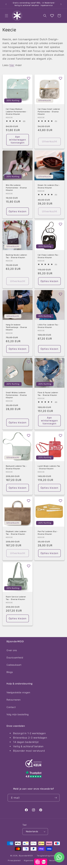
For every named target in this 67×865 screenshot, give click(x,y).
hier (11, 65)
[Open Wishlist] (52, 15)
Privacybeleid (14, 860)
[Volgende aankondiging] (61, 4)
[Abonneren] (55, 798)
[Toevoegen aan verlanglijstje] (28, 78)
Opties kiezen (18, 211)
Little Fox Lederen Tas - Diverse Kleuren (48, 326)
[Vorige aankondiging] (6, 4)
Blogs (10, 672)
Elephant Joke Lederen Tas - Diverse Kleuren (16, 532)
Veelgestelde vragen (18, 692)
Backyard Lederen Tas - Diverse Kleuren (16, 467)
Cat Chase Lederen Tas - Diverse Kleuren (48, 256)
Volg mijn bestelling (18, 714)
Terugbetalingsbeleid (47, 856)
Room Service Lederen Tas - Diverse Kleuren (16, 598)
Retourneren (14, 699)
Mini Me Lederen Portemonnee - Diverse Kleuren (16, 188)
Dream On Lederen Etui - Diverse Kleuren (49, 186)
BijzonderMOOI (26, 855)
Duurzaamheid (15, 657)
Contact (11, 707)
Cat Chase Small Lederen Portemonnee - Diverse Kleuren (49, 111)
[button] (6, 15)
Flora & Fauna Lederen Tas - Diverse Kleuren (48, 393)
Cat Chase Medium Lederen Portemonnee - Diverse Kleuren (16, 111)
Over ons (12, 650)
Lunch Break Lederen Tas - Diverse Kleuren (49, 467)
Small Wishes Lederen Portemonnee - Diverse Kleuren (16, 395)
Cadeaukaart (14, 664)
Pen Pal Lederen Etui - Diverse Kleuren (48, 532)
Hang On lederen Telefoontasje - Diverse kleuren (16, 327)
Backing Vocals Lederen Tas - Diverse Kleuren (16, 256)
